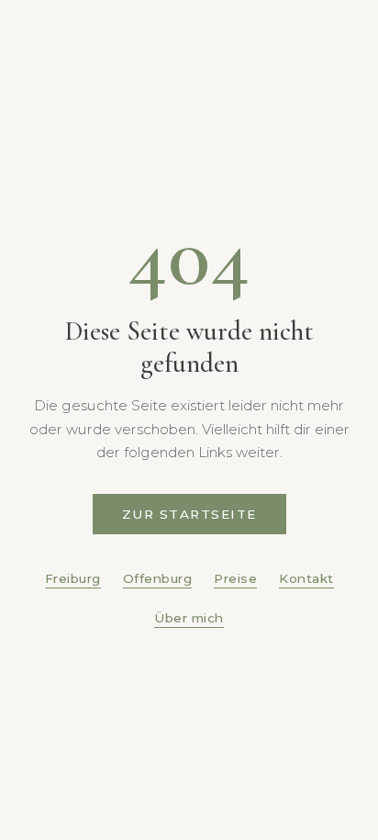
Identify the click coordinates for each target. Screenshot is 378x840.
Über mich (189, 617)
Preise (235, 578)
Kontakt (306, 578)
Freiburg (73, 578)
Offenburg (158, 578)
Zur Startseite (189, 514)
